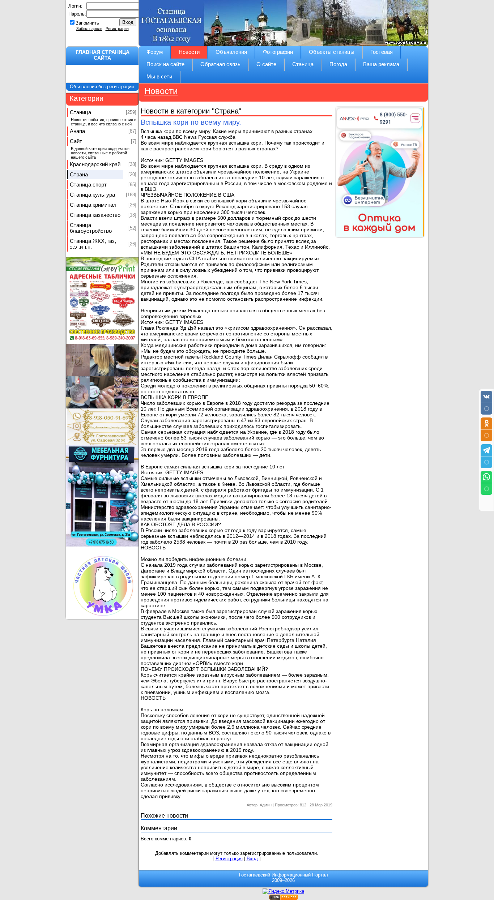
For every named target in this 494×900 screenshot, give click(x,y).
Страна (79, 174)
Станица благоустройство (91, 228)
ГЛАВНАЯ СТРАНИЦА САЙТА (102, 55)
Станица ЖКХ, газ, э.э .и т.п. (93, 244)
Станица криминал (93, 205)
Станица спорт (88, 185)
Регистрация (117, 28)
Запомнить (87, 23)
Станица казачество (95, 215)
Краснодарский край (95, 164)
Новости (161, 91)
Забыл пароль (89, 28)
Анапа (77, 131)
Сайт (76, 141)
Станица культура (92, 195)
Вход (252, 858)
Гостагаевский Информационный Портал (283, 875)
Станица (80, 112)
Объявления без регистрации (102, 86)
